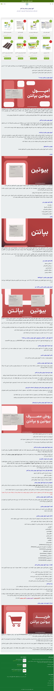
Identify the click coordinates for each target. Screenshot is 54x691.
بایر (46, 34)
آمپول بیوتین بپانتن (46, 32)
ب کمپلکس (43, 338)
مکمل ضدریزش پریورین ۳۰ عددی (7, 52)
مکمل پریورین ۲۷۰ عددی (33, 52)
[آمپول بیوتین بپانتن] (46, 25)
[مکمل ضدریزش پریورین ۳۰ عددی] (8, 46)
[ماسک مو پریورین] (46, 46)
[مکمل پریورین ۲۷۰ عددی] (33, 46)
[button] (46, 38)
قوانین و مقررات (51, 680)
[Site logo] (27, 3)
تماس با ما (51, 678)
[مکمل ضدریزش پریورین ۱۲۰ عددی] (20, 46)
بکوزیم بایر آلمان (20, 32)
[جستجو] (51, 4)
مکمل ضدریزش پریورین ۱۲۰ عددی (20, 52)
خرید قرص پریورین (50, 685)
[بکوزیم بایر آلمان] (20, 25)
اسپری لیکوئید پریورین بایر (33, 32)
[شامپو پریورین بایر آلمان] (8, 25)
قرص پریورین (46, 55)
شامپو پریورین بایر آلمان (7, 32)
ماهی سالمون (7, 195)
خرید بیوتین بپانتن (50, 682)
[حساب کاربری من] (5, 4)
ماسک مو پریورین (46, 52)
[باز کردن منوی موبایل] (53, 4)
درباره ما (52, 676)
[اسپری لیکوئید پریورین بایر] (33, 25)
